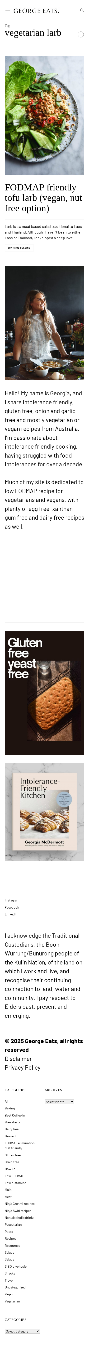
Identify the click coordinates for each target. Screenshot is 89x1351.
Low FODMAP (14, 1176)
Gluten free (13, 1155)
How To (10, 1169)
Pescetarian (13, 1224)
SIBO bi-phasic (16, 1266)
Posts (9, 1231)
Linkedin (11, 914)
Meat (8, 1197)
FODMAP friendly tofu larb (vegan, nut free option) (43, 197)
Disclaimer (18, 1058)
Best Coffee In (15, 1115)
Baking (10, 1108)
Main (8, 1190)
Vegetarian (12, 1301)
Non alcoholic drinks (19, 1218)
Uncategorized (15, 1287)
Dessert (10, 1136)
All (6, 1101)
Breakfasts (12, 1122)
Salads (9, 1252)
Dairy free (12, 1129)
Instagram (12, 900)
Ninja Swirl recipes (18, 1211)
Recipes (10, 1238)
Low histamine (15, 1183)
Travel (9, 1280)
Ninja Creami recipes (20, 1204)
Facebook (12, 907)
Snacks (10, 1273)
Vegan (9, 1294)
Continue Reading (19, 248)
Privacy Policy (23, 1067)
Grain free (12, 1162)
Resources (12, 1245)
